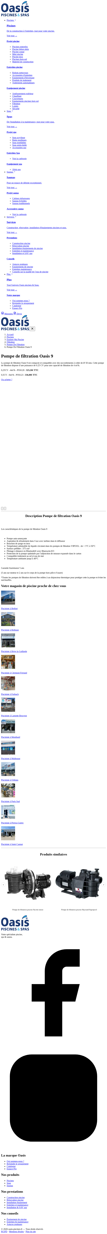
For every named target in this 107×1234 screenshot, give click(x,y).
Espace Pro (17, 308)
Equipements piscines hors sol (25, 101)
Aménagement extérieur (22, 93)
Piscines (10, 20)
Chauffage (16, 96)
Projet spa (11, 132)
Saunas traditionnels (21, 203)
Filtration (16, 103)
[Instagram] (53, 1149)
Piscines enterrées (20, 47)
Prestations (12, 238)
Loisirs (15, 106)
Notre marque (13, 295)
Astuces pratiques (20, 264)
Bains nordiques (19, 140)
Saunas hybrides (19, 201)
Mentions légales (16, 1231)
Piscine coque (18, 52)
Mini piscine (17, 54)
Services (11, 217)
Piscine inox (17, 57)
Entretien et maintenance (23, 251)
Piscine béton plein (20, 49)
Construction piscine (21, 243)
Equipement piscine (16, 88)
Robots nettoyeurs (20, 73)
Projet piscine (13, 41)
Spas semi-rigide (19, 145)
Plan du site (31, 1231)
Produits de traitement (21, 80)
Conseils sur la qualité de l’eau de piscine (30, 272)
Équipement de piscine (17, 1219)
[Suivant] (5, 508)
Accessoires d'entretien (22, 75)
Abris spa (16, 169)
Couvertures (17, 98)
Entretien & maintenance (17, 1222)
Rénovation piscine (20, 246)
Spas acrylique (18, 137)
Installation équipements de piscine (27, 248)
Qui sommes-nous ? (15, 1161)
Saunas (10, 172)
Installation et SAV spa (22, 253)
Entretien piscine (15, 67)
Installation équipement (17, 1202)
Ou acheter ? (6, 379)
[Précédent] (2, 508)
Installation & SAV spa (17, 1207)
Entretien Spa (13, 153)
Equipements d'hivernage (23, 78)
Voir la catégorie (19, 158)
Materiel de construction (22, 62)
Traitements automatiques (23, 83)
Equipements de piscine (22, 267)
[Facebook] (53, 1044)
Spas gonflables (19, 142)
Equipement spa (14, 164)
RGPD (4, 1231)
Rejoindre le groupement (23, 303)
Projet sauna (13, 193)
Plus (9, 274)
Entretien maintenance (22, 269)
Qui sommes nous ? (21, 300)
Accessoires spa (19, 147)
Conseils (10, 259)
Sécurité (15, 108)
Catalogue (16, 305)
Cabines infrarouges (21, 198)
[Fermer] (32, 328)
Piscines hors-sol (19, 59)
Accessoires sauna (15, 209)
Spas (9, 111)
